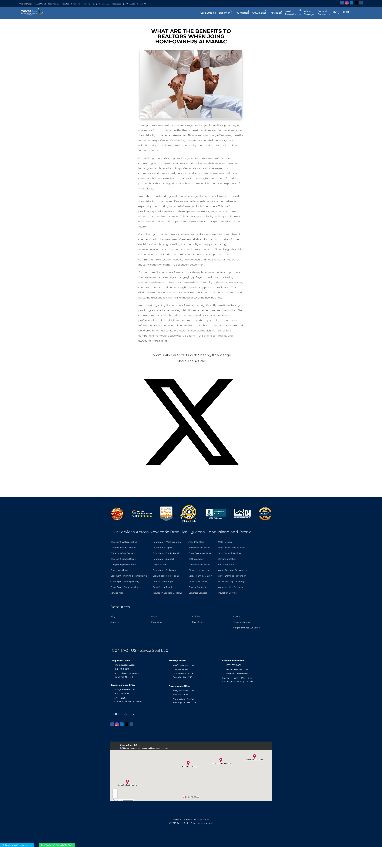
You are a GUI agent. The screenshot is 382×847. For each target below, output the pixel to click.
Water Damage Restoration (232, 570)
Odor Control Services (229, 553)
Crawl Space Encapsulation (124, 587)
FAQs (154, 616)
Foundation (242, 12)
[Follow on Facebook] (342, 2)
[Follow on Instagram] (347, 2)
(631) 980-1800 (342, 12)
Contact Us (104, 4)
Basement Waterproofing (123, 542)
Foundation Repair (162, 547)
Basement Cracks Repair (123, 559)
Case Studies (208, 12)
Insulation (276, 12)
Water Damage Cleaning (231, 581)
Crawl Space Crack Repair (166, 575)
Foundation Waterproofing (167, 542)
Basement (225, 12)
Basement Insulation (199, 547)
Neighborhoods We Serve (246, 627)
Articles (196, 616)
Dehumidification (227, 559)
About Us (38, 4)
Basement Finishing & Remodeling (128, 575)
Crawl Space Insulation (200, 553)
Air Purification (226, 564)
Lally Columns (160, 564)
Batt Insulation (196, 559)
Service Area (116, 592)
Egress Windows (119, 570)
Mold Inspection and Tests (231, 547)
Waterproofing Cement (122, 553)
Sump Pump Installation (123, 564)
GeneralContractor (324, 13)
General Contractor (198, 587)
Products (130, 4)
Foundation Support (163, 559)
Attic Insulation (196, 542)
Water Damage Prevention (232, 575)
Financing (75, 4)
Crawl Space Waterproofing (124, 581)
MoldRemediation (293, 13)
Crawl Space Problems (164, 587)
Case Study (198, 622)
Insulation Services (228, 592)
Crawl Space (259, 12)
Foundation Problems (164, 570)
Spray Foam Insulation (200, 575)
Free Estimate (25, 4)
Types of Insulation (198, 581)
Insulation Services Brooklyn (167, 592)
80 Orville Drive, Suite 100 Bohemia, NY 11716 (127, 675)
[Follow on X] (356, 2)
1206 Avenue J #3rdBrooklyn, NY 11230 (183, 675)
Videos (236, 616)
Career (140, 4)
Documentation (241, 622)
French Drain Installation (123, 547)
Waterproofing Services (230, 587)
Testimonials (53, 4)
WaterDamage (309, 13)
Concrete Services (197, 592)
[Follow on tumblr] (361, 2)
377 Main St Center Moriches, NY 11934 (128, 699)
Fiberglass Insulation (199, 564)
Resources (116, 4)
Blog (95, 4)
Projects (86, 4)
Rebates (65, 4)
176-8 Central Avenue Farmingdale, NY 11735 (184, 701)
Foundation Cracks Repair (166, 553)
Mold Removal (225, 542)
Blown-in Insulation (198, 570)
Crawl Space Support (164, 581)
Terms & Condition (182, 819)
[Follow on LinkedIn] (351, 2)
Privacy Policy (201, 819)
